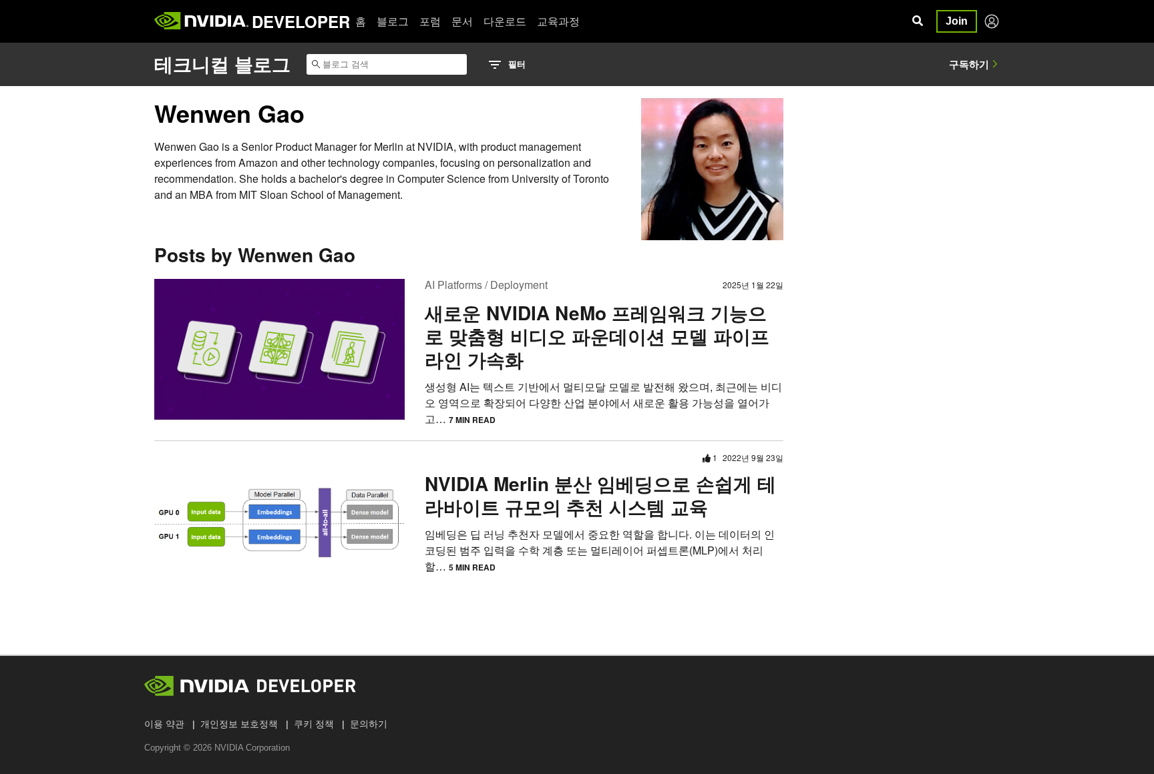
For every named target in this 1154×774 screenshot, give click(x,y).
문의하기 (368, 724)
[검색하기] (917, 21)
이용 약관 (164, 724)
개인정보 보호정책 (239, 724)
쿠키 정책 (314, 724)
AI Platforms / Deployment (486, 284)
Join (957, 21)
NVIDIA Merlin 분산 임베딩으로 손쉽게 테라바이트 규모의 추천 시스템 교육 (600, 495)
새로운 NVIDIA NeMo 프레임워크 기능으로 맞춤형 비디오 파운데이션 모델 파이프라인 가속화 (597, 336)
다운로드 (505, 21)
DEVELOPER (301, 21)
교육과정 (558, 21)
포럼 (430, 21)
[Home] (201, 21)
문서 (462, 21)
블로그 (393, 21)
